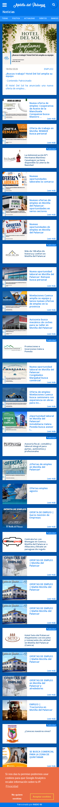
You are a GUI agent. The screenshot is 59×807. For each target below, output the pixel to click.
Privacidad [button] (12, 786)
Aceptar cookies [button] (42, 796)
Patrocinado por (29, 804)
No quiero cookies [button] (17, 796)
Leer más (51, 118)
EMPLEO (48, 68)
